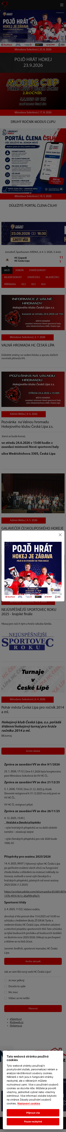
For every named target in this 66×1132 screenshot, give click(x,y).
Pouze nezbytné (33, 1121)
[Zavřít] (60, 535)
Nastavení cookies (28, 1103)
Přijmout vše (33, 1112)
